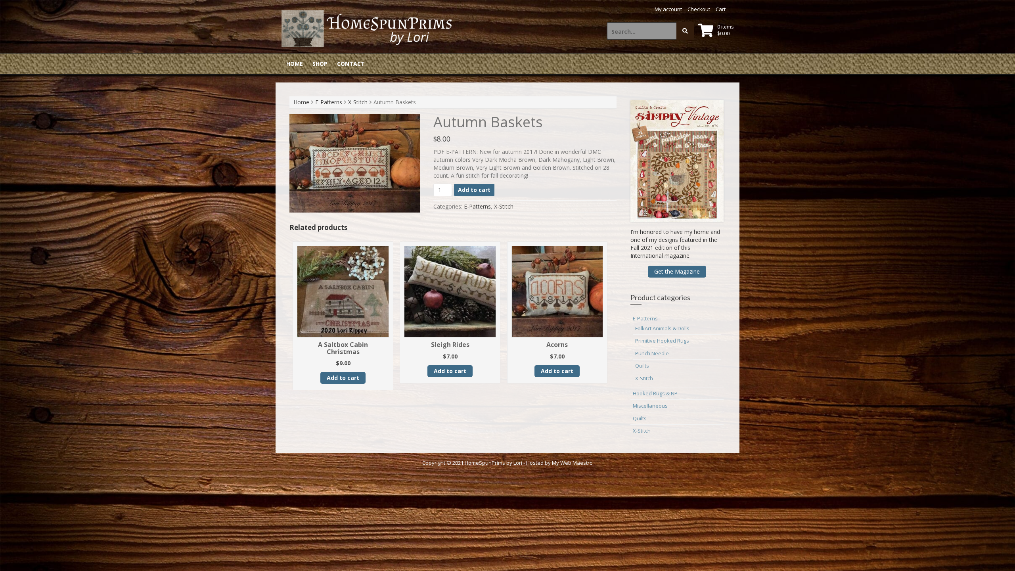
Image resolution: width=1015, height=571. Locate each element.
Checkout (699, 9)
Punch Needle (652, 353)
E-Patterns (328, 102)
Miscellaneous (650, 405)
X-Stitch (358, 102)
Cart (721, 9)
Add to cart (474, 190)
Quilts (642, 365)
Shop (319, 63)
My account (668, 9)
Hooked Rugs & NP (655, 393)
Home (294, 63)
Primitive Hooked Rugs (662, 340)
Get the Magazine (677, 271)
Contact (351, 63)
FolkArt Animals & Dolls (662, 328)
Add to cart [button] (343, 377)
